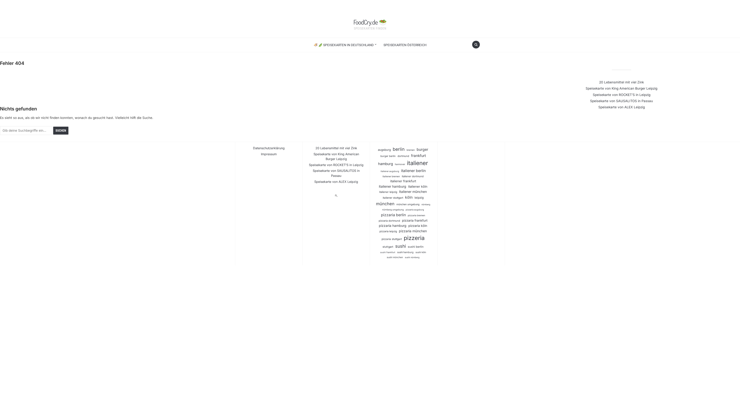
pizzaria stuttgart (392, 239)
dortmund (403, 156)
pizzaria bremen (416, 215)
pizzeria (414, 238)
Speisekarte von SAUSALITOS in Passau (621, 101)
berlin (399, 149)
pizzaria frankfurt (414, 220)
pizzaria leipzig (388, 231)
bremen (411, 150)
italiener (417, 163)
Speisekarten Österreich (404, 45)
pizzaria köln (417, 226)
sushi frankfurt (387, 252)
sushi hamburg (405, 252)
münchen (385, 203)
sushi (400, 246)
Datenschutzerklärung (269, 148)
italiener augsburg (390, 171)
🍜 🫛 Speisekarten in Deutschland (344, 45)
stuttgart (388, 246)
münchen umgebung (408, 204)
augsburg (384, 150)
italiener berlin (413, 170)
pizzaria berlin (393, 215)
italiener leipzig (388, 191)
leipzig (419, 197)
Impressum (269, 154)
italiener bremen (391, 176)
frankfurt (418, 155)
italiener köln (417, 186)
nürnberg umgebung (393, 209)
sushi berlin (416, 246)
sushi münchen (395, 257)
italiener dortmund (413, 176)
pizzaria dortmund (389, 220)
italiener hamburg (392, 186)
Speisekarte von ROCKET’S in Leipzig (621, 95)
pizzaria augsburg (415, 209)
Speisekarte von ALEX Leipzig (621, 107)
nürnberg (425, 204)
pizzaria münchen (413, 231)
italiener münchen (413, 192)
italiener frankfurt (403, 181)
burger (422, 149)
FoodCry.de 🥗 (370, 22)
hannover (400, 164)
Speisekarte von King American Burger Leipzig (621, 88)
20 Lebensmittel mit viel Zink (621, 82)
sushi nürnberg (412, 257)
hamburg (385, 164)
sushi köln (420, 252)
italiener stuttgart (393, 197)
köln (409, 197)
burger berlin (388, 156)
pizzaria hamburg (392, 226)
